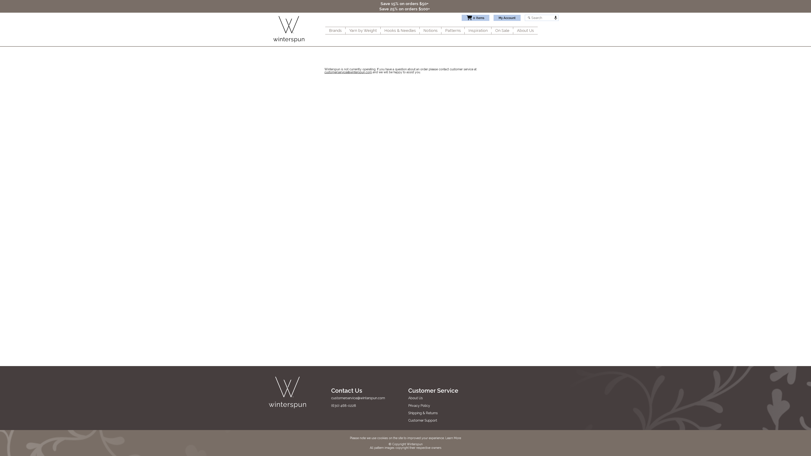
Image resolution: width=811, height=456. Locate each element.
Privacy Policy (419, 406)
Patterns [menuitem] (453, 30)
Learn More (453, 438)
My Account (507, 18)
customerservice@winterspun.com (348, 72)
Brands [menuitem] (335, 30)
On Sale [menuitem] (502, 30)
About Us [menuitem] (525, 30)
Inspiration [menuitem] (478, 30)
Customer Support (422, 420)
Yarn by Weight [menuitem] (363, 30)
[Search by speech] (555, 18)
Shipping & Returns (423, 413)
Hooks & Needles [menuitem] (400, 30)
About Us (415, 398)
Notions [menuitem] (430, 30)
